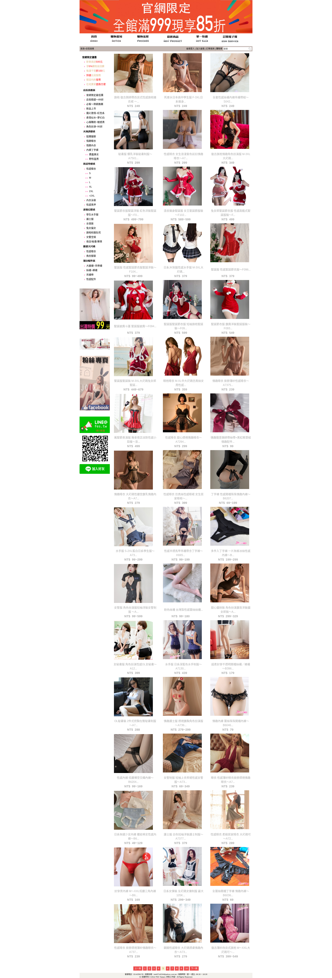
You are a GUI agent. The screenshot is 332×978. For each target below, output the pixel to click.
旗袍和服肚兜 (93, 232)
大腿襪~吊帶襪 (94, 265)
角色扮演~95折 (94, 126)
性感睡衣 (91, 168)
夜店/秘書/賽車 (94, 241)
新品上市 (91, 108)
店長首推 (90, 49)
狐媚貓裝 (91, 136)
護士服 (90, 219)
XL (90, 186)
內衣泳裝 (91, 200)
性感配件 (91, 279)
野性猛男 (94, 158)
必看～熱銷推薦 (94, 104)
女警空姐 (91, 237)
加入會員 (200, 49)
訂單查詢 (210, 49)
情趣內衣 (91, 145)
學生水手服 (92, 214)
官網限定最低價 (94, 95)
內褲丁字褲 (92, 149)
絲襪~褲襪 (91, 270)
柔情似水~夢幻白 (95, 117)
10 (186, 968)
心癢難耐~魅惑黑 (95, 122)
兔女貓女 (91, 228)
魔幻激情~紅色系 (95, 113)
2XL (91, 191)
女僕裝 (90, 223)
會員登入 (190, 49)
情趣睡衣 (91, 140)
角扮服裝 (91, 255)
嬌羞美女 (94, 154)
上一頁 (138, 968)
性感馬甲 (91, 204)
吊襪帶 (90, 274)
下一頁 (194, 968)
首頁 (82, 49)
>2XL (92, 195)
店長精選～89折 (95, 99)
